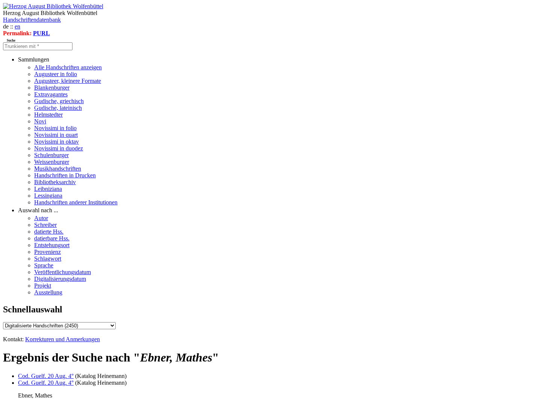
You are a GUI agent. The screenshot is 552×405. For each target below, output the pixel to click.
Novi (40, 121)
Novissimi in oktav (56, 141)
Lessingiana (48, 195)
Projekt (42, 285)
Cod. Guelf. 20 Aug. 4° (46, 376)
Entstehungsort (51, 245)
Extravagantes (51, 94)
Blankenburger (51, 87)
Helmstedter (48, 114)
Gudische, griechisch (59, 101)
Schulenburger (51, 155)
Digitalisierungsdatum (60, 279)
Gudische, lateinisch (58, 108)
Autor (41, 218)
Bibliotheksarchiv (55, 182)
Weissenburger (51, 162)
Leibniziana (48, 189)
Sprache (43, 265)
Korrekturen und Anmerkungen (62, 339)
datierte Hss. (48, 231)
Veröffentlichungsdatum (62, 272)
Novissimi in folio (55, 128)
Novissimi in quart (56, 135)
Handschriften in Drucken (65, 175)
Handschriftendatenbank (32, 19)
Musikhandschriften (57, 168)
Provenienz (47, 252)
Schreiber (45, 225)
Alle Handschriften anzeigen (68, 67)
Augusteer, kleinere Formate (67, 81)
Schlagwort (47, 258)
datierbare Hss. (51, 238)
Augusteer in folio (55, 74)
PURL (41, 33)
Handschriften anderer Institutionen (76, 202)
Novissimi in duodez (58, 148)
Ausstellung (48, 292)
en (17, 26)
